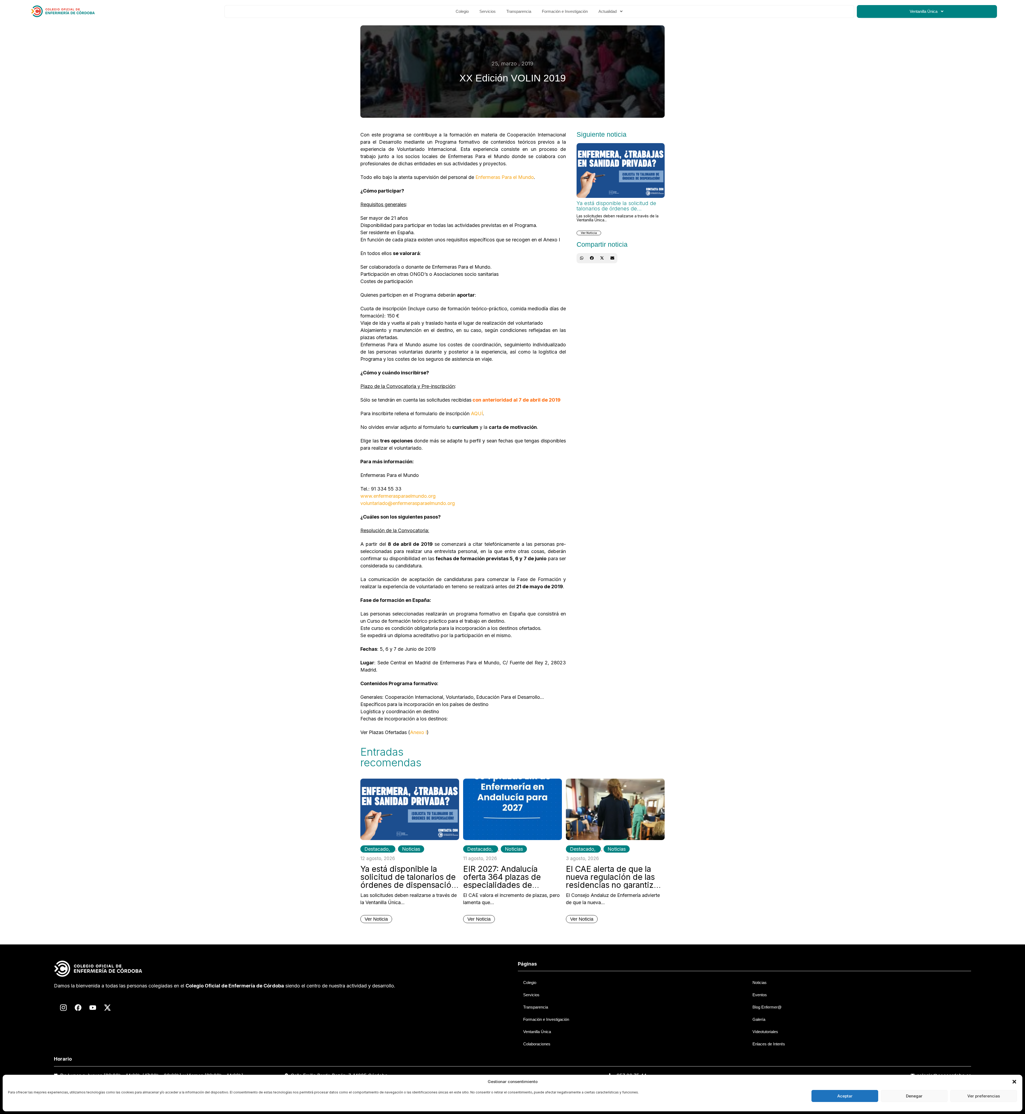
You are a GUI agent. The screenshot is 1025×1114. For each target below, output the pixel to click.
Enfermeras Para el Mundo (504, 177)
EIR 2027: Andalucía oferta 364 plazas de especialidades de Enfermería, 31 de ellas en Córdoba (511, 885)
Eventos (759, 995)
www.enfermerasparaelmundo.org (398, 496)
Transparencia (518, 11)
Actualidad (607, 11)
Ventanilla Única (923, 11)
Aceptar (845, 1096)
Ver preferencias (983, 1096)
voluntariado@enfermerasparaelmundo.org (407, 503)
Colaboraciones (536, 1044)
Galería (758, 1019)
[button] (1014, 1081)
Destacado (376, 849)
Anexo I (418, 732)
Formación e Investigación (565, 11)
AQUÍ (477, 413)
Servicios (487, 11)
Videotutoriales (765, 1031)
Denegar (914, 1096)
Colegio (462, 11)
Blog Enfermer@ (767, 1007)
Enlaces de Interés (768, 1044)
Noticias (411, 849)
